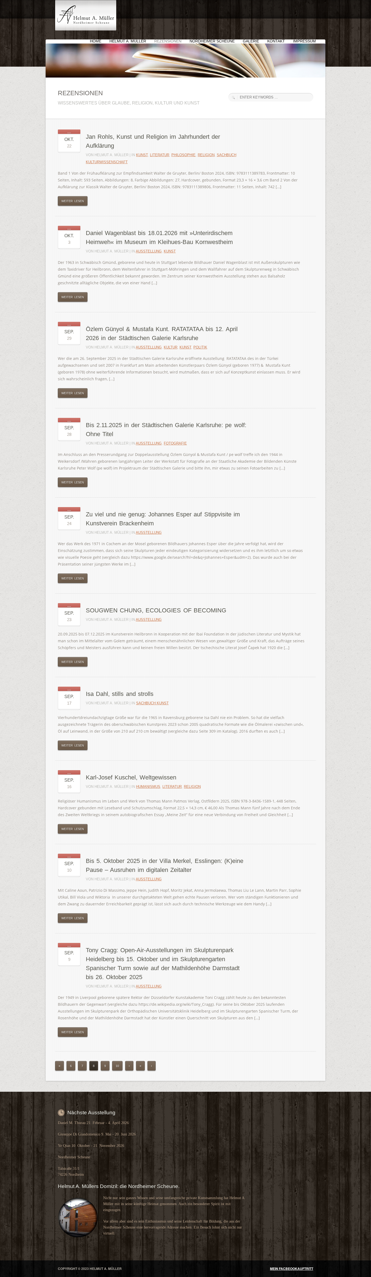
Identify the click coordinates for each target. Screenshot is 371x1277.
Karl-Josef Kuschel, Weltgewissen (131, 777)
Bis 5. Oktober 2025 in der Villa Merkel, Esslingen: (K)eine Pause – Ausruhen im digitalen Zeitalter (164, 865)
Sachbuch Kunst (152, 703)
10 (117, 1066)
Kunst (142, 155)
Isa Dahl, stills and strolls (119, 693)
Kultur (170, 347)
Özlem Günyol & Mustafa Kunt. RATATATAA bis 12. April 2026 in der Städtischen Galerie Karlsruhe (162, 333)
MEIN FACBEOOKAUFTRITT (291, 1268)
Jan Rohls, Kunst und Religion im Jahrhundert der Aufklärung (153, 141)
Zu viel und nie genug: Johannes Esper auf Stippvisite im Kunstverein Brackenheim (163, 519)
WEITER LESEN (72, 201)
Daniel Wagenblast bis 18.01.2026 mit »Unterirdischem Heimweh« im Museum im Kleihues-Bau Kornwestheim (159, 237)
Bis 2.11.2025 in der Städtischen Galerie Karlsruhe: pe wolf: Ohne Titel (166, 429)
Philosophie (183, 155)
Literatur (159, 155)
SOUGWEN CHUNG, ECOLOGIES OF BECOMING (156, 610)
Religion (206, 155)
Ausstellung (149, 251)
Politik (200, 347)
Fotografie (175, 443)
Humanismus (148, 787)
